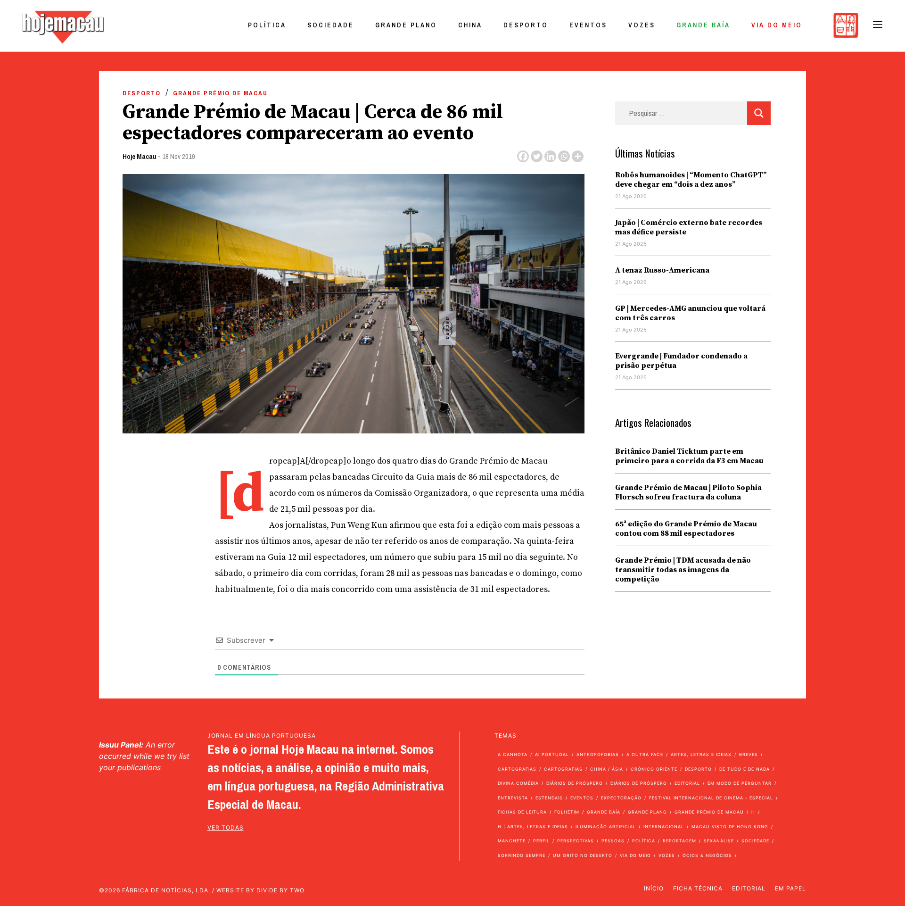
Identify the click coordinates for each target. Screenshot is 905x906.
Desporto (525, 25)
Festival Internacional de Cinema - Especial (711, 797)
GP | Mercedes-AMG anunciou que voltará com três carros (690, 313)
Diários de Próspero (574, 783)
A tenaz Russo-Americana (662, 270)
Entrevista (513, 797)
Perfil (541, 840)
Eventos (588, 25)
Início (654, 888)
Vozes (641, 25)
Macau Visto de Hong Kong (729, 826)
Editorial (687, 783)
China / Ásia (606, 769)
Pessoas (613, 840)
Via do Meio (776, 25)
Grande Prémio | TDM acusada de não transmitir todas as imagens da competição (683, 570)
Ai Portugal (552, 754)
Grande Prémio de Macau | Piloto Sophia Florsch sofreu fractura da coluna (688, 492)
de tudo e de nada (744, 769)
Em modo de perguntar (740, 783)
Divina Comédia (518, 783)
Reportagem (679, 840)
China (470, 25)
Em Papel (790, 888)
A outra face (644, 754)
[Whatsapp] (564, 156)
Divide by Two (280, 890)
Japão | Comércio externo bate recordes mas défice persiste (688, 227)
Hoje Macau (139, 156)
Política (267, 25)
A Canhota (512, 754)
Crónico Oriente (654, 769)
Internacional (663, 826)
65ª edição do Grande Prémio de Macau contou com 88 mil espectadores (686, 528)
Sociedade (330, 25)
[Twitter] (537, 156)
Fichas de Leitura (522, 812)
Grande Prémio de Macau (220, 93)
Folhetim (566, 812)
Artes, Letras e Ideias (701, 754)
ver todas (225, 827)
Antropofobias (597, 754)
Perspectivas (575, 840)
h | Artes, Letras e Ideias (533, 826)
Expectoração (621, 797)
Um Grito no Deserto (582, 855)
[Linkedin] (550, 156)
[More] (578, 156)
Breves (748, 754)
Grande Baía (703, 25)
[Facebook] (523, 156)
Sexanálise (719, 840)
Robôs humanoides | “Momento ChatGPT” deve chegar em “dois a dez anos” (691, 179)
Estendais (549, 797)
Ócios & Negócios (707, 855)
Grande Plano (406, 25)
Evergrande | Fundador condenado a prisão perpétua (681, 360)
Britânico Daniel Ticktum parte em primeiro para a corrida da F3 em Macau (689, 456)
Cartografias (517, 769)
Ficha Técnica (698, 888)
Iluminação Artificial (606, 826)
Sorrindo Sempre (521, 855)
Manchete (512, 840)
